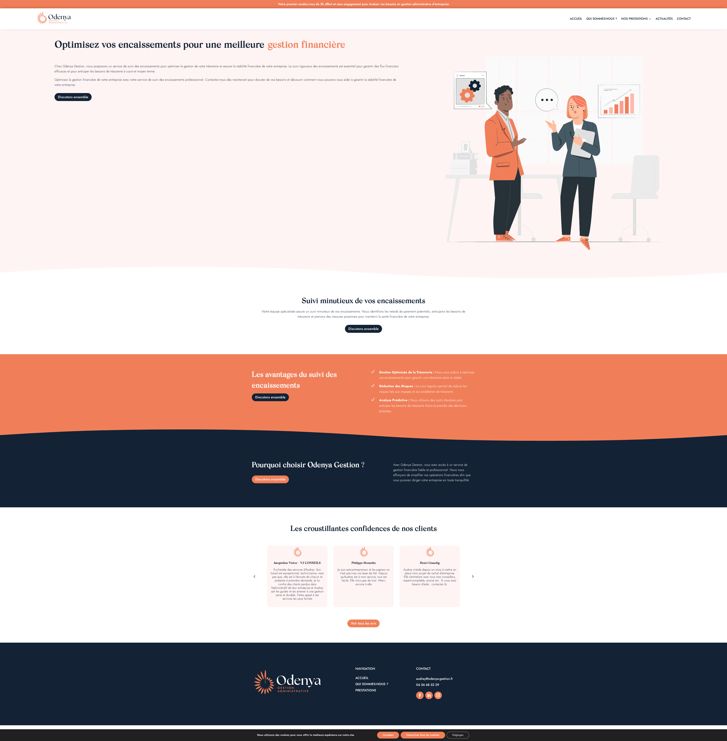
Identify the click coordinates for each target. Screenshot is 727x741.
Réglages (457, 735)
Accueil (361, 678)
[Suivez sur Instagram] (438, 695)
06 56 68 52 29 (427, 684)
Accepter (388, 735)
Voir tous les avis (363, 623)
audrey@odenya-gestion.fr (434, 678)
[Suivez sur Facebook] (420, 695)
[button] (472, 576)
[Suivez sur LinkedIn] (429, 695)
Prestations (365, 690)
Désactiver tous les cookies (422, 735)
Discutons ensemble (73, 97)
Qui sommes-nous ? (371, 684)
